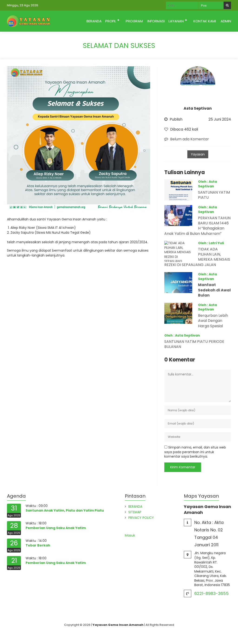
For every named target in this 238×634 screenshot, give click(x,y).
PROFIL (110, 21)
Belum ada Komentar (189, 139)
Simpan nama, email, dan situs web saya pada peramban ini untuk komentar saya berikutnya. (195, 452)
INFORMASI (156, 21)
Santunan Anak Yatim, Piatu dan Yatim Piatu (65, 510)
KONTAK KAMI (204, 21)
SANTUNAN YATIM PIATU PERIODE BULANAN (194, 344)
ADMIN (226, 21)
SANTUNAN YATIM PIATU (214, 195)
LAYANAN (176, 21)
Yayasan (198, 154)
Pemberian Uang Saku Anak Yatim (56, 528)
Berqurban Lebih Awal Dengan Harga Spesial (213, 321)
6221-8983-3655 (211, 593)
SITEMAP (134, 512)
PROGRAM (134, 21)
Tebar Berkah (38, 545)
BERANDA (94, 21)
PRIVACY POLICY (141, 517)
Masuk (130, 535)
